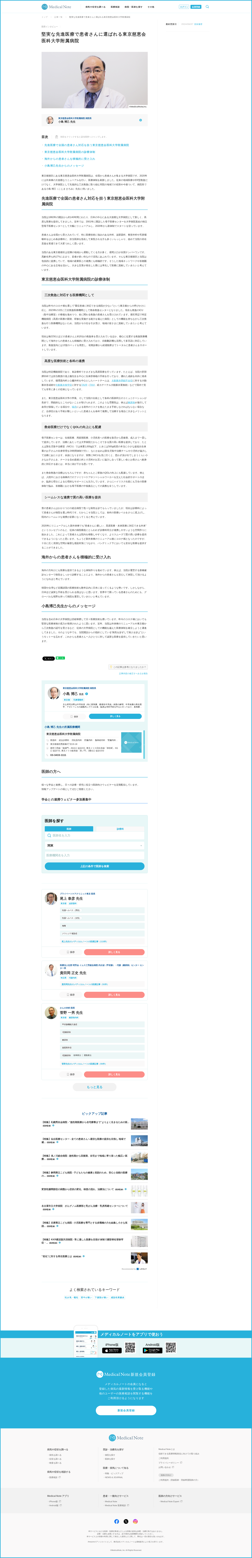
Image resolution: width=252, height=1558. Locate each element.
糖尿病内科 (73, 1017)
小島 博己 (73, 694)
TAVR (84, 385)
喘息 (74, 407)
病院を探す (110, 1455)
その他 (151, 7)
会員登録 (196, 7)
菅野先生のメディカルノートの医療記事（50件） (84, 1064)
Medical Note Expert (170, 1501)
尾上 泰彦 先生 (71, 898)
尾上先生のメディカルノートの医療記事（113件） (85, 941)
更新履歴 (198, 24)
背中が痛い (86, 1297)
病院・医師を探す (134, 7)
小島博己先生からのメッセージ (64, 165)
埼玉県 (63, 978)
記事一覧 (58, 17)
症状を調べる (55, 1459)
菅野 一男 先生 (71, 1013)
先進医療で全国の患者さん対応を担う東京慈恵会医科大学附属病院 (86, 145)
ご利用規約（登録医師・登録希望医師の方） (179, 1480)
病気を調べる (55, 1455)
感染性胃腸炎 (117, 1297)
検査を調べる (55, 1463)
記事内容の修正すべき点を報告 (133, 673)
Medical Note (111, 1501)
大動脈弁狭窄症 (64, 385)
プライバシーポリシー (169, 1463)
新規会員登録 (126, 1410)
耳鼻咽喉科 (78, 700)
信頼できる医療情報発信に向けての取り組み (179, 1453)
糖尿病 (131, 402)
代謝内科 (73, 978)
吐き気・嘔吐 (71, 1297)
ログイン (184, 7)
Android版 (53, 1505)
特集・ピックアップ (114, 1473)
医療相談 (115, 7)
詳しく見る (114, 952)
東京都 (67, 700)
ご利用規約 (164, 1458)
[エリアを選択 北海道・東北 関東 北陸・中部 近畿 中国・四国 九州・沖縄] (95, 846)
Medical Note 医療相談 (115, 1505)
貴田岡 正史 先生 (73, 973)
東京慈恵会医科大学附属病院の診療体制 (69, 152)
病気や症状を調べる (96, 7)
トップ (45, 17)
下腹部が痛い (101, 1297)
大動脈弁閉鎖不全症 (122, 380)
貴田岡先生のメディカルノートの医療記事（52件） (85, 984)
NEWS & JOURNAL (114, 1477)
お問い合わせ (165, 1467)
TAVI (92, 385)
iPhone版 (53, 1501)
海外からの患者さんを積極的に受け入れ (69, 158)
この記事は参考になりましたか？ (129, 667)
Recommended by (129, 1269)
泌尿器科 (73, 903)
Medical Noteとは (167, 1449)
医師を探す (110, 1459)
